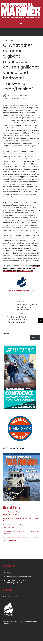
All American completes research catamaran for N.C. (20, 519)
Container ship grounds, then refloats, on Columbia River (27, 305)
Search (6, 333)
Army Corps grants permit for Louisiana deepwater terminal (18, 513)
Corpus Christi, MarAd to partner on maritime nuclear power (20, 526)
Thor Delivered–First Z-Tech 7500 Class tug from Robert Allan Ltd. (17, 318)
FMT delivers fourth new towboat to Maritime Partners (20, 532)
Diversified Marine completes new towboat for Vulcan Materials (21, 539)
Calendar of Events (10, 597)
